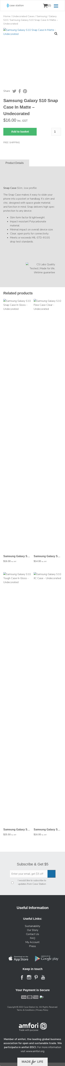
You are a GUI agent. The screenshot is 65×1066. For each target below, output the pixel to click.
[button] (56, 34)
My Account (33, 942)
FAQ (32, 938)
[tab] (14, 163)
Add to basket (20, 131)
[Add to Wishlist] (7, 32)
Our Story (32, 930)
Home (6, 16)
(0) (49, 5)
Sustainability (32, 926)
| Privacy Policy (41, 1010)
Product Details (15, 163)
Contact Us (32, 934)
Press (32, 946)
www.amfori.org (35, 1051)
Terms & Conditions (26, 1010)
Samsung (41, 16)
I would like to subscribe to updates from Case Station (32, 882)
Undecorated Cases (23, 16)
